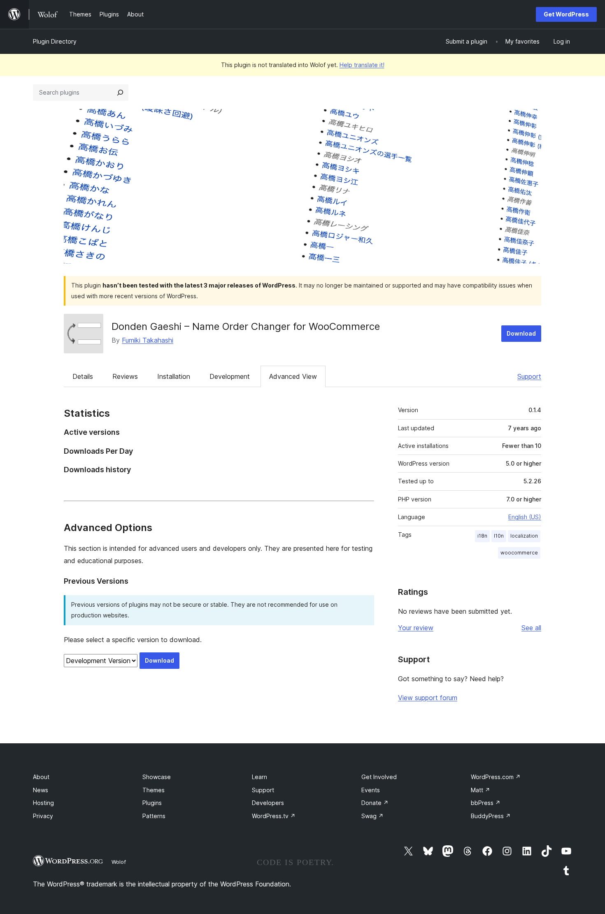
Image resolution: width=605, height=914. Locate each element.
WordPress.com (496, 776)
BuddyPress (491, 815)
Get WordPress (566, 14)
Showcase (156, 776)
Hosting (43, 802)
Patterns (153, 815)
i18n (482, 536)
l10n (499, 536)
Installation (173, 376)
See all (531, 628)
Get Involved (379, 776)
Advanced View (293, 376)
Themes (153, 789)
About (41, 776)
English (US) (524, 516)
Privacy (43, 815)
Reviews (125, 376)
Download (521, 333)
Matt (480, 789)
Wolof (119, 861)
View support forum (427, 698)
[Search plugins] (120, 92)
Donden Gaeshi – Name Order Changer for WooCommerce (246, 326)
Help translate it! (362, 64)
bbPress (485, 802)
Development (229, 376)
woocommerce (519, 553)
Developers (268, 802)
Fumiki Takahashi (147, 340)
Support (529, 376)
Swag (372, 815)
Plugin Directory (55, 41)
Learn (259, 776)
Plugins (152, 802)
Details (82, 376)
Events (370, 789)
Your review (415, 628)
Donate (375, 802)
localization (524, 536)
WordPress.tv (274, 815)
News (40, 789)
